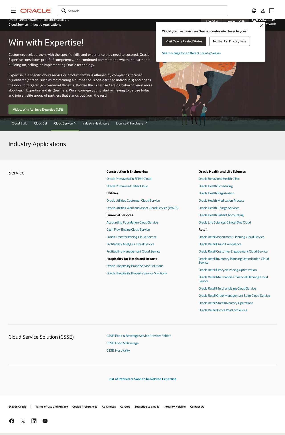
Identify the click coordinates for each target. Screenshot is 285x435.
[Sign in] (262, 10)
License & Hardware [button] (129, 123)
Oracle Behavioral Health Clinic (219, 178)
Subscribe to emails (147, 406)
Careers (125, 406)
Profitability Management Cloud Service (133, 251)
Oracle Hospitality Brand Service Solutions (134, 266)
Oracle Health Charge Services (219, 208)
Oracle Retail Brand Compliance (220, 244)
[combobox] (142, 10)
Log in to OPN (236, 21)
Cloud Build (19, 123)
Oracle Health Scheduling (216, 186)
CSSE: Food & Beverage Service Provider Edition (138, 336)
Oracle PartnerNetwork (23, 19)
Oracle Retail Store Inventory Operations (226, 303)
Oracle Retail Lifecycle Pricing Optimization (228, 270)
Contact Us (197, 406)
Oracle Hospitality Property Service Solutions (136, 273)
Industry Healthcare (95, 123)
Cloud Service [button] (63, 123)
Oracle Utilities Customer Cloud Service (133, 200)
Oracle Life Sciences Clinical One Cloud (225, 222)
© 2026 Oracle (17, 406)
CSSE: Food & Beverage (122, 343)
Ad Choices (109, 406)
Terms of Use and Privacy (51, 406)
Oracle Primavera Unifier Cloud (127, 186)
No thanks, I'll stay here (229, 41)
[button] (13, 10)
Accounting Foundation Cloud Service (132, 222)
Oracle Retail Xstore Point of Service (223, 310)
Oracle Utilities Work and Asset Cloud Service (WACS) (142, 208)
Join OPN (211, 21)
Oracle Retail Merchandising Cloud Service (227, 288)
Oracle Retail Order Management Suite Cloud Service (234, 295)
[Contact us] (271, 10)
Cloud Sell (40, 123)
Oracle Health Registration (216, 193)
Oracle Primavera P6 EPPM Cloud (128, 178)
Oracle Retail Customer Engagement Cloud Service (233, 251)
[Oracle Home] (36, 11)
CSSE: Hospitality (118, 350)
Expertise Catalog (54, 19)
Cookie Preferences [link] (84, 406)
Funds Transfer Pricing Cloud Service (131, 237)
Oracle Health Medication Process (221, 200)
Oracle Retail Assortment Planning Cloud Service (231, 237)
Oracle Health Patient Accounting (221, 215)
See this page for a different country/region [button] (191, 53)
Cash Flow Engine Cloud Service (128, 229)
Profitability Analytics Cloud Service (130, 244)
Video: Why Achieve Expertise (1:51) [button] (38, 109)
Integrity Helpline (175, 406)
